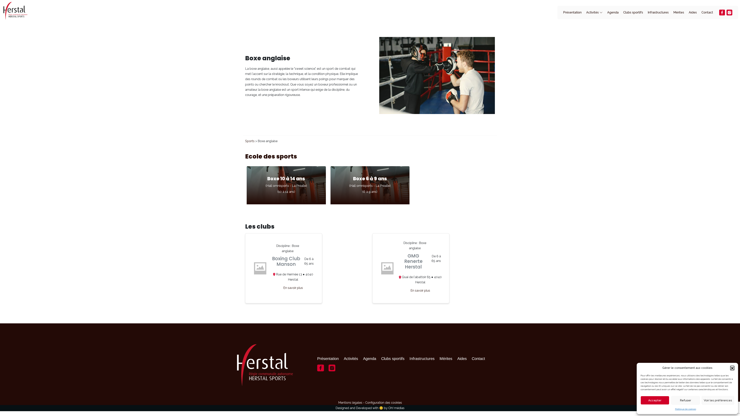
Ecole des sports (271, 156)
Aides (693, 12)
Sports (250, 141)
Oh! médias (396, 408)
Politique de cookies (685, 409)
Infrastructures (658, 12)
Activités (592, 12)
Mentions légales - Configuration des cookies (370, 402)
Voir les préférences (718, 400)
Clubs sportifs (633, 12)
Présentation (572, 12)
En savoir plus (293, 288)
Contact (707, 12)
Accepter (654, 400)
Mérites (678, 12)
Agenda (613, 12)
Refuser (685, 400)
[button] (732, 368)
